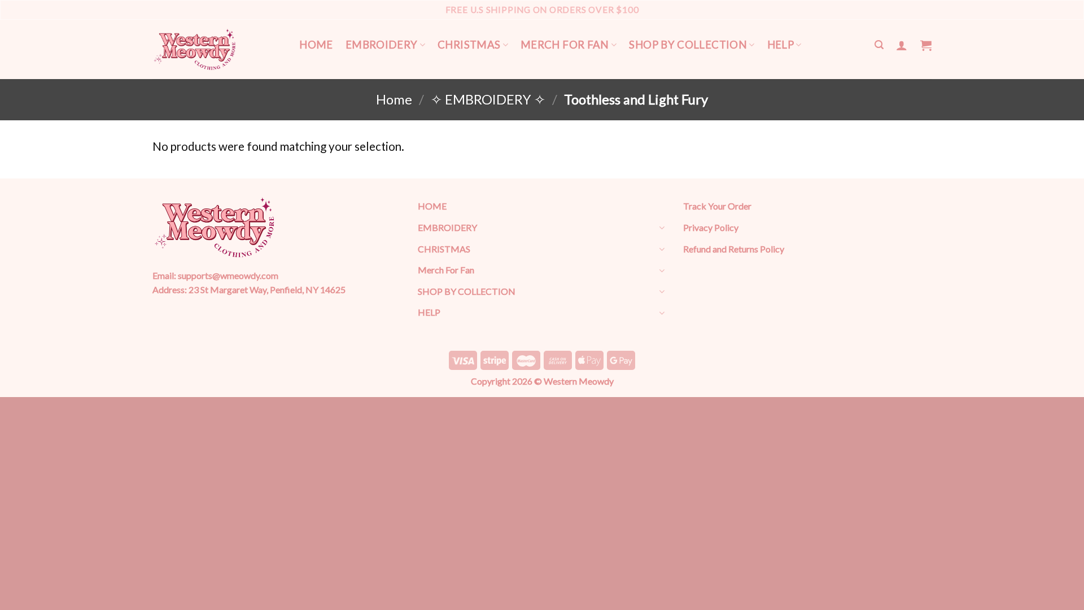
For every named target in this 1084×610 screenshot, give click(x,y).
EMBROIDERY (382, 44)
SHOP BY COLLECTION (688, 44)
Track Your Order (717, 206)
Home (394, 99)
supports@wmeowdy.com (228, 275)
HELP (780, 44)
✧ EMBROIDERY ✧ (488, 99)
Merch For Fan (565, 44)
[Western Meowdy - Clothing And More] (194, 49)
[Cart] (926, 45)
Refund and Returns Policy (733, 248)
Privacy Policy (710, 227)
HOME (316, 44)
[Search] (879, 45)
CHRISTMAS (469, 44)
